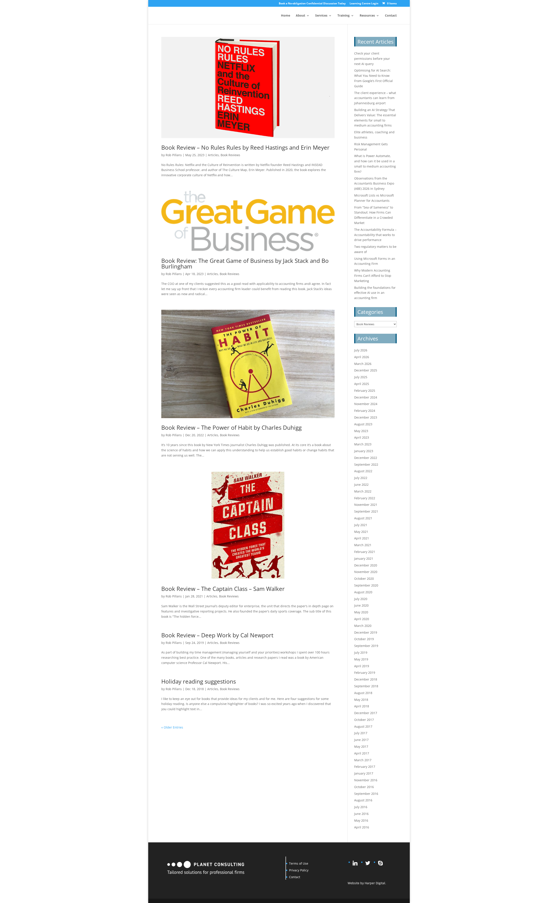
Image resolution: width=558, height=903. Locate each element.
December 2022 (365, 458)
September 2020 (366, 585)
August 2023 (363, 424)
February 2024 (364, 411)
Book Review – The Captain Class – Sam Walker (223, 589)
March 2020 (362, 626)
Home (285, 15)
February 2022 (364, 498)
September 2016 (366, 794)
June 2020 (361, 605)
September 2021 (366, 511)
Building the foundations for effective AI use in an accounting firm (375, 293)
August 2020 (363, 592)
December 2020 (365, 565)
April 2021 (361, 538)
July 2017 (360, 733)
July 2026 (360, 350)
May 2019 (361, 659)
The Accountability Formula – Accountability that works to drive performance (375, 234)
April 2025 (361, 384)
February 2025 (364, 390)
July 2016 (360, 807)
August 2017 (363, 726)
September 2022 (366, 464)
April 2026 (361, 357)
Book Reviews (230, 155)
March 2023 (362, 444)
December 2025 (365, 370)
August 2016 (363, 800)
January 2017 (363, 773)
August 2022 (363, 471)
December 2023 (365, 417)
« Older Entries (172, 727)
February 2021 (364, 552)
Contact (391, 15)
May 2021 (361, 532)
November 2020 (365, 572)
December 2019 (365, 632)
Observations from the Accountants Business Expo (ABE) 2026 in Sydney (374, 183)
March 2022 (362, 491)
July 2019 (360, 652)
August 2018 (363, 693)
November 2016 (365, 780)
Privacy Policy (298, 870)
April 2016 (361, 827)
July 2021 (360, 525)
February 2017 (364, 766)
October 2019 (364, 639)
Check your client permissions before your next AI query (372, 58)
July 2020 (360, 599)
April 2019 (361, 666)
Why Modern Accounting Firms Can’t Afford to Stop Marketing (372, 275)
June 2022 (361, 484)
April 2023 (361, 437)
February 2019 (364, 672)
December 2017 (365, 713)
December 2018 (365, 679)
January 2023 (363, 451)
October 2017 (364, 720)
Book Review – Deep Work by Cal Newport (217, 635)
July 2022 (360, 478)
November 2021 (365, 505)
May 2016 (361, 820)
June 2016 (361, 814)
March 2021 (362, 545)
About (300, 15)
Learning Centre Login (364, 3)
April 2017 (361, 753)
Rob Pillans (174, 155)
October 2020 (364, 578)
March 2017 (362, 760)
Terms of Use (298, 863)
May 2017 (361, 746)
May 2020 (361, 612)
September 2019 (366, 646)
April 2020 (361, 619)
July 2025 (360, 377)
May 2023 (361, 431)
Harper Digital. (375, 883)
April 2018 (361, 706)
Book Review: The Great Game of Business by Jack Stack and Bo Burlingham (245, 263)
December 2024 (365, 397)
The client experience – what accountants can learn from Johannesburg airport (375, 98)
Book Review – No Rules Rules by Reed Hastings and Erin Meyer (245, 147)
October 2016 (364, 787)
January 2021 (363, 558)
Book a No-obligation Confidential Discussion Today (312, 3)
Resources (367, 15)
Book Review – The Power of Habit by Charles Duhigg (231, 427)
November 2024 (365, 404)
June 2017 (361, 740)
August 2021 (363, 518)
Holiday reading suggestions (198, 681)
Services (321, 15)
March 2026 (362, 364)
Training (343, 15)
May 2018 (361, 700)
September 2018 (366, 686)
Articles (213, 155)
